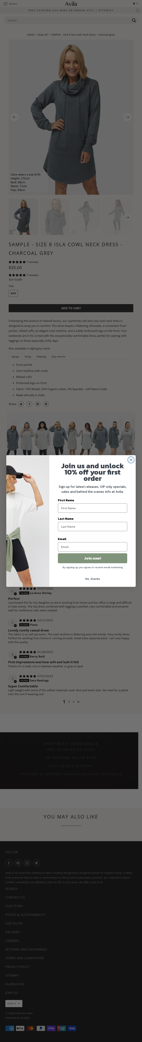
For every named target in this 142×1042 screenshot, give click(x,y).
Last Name (66, 518)
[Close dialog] (131, 460)
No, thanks (92, 579)
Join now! (92, 558)
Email (62, 539)
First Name (66, 500)
